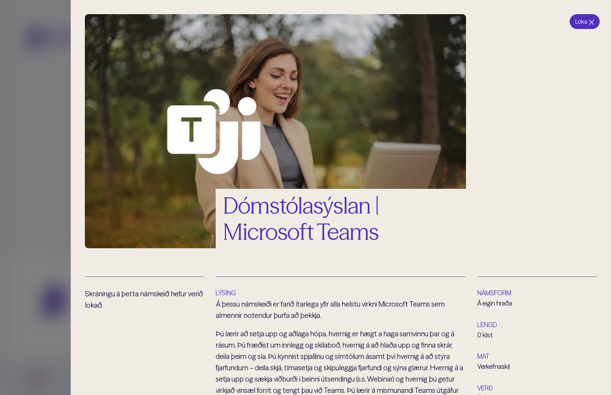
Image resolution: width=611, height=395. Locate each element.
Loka (581, 21)
